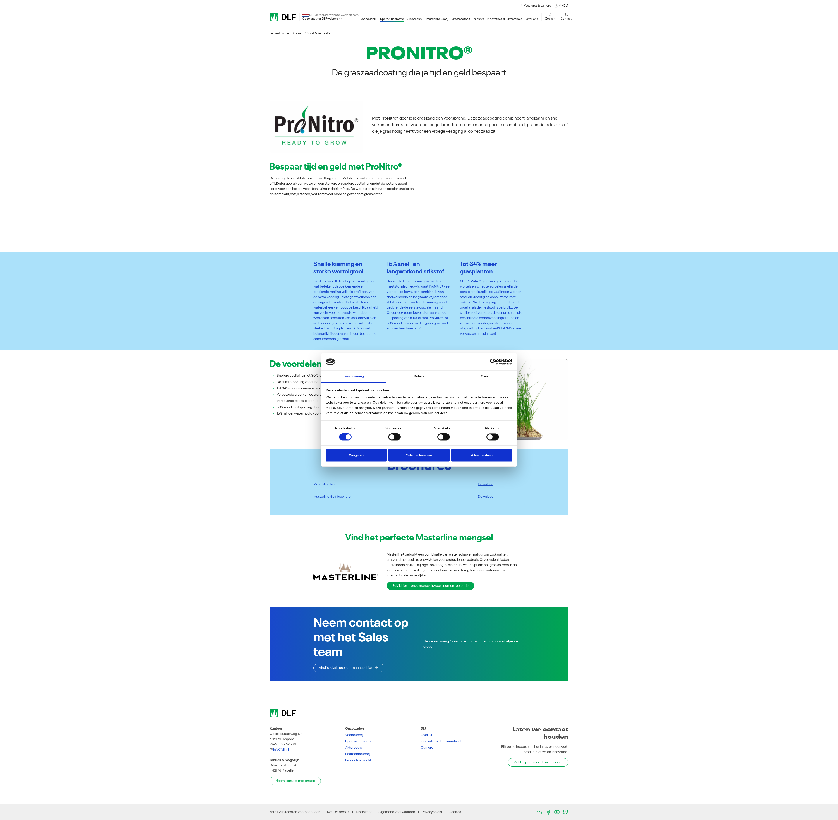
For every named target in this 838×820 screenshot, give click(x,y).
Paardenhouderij (357, 754)
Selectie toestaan (419, 455)
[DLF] (283, 17)
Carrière (427, 748)
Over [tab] (484, 376)
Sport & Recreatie (318, 33)
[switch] (394, 437)
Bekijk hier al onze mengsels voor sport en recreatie (430, 586)
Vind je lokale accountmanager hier (345, 668)
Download (485, 484)
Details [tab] (419, 376)
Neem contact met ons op (295, 781)
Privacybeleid (432, 812)
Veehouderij (354, 735)
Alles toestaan (482, 455)
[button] (368, 19)
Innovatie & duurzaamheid (441, 741)
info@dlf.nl (281, 749)
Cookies (455, 812)
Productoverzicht (358, 760)
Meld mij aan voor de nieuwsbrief (538, 762)
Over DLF (427, 735)
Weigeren (356, 455)
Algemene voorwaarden (396, 812)
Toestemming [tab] (353, 376)
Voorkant (298, 33)
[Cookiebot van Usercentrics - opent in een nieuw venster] (493, 362)
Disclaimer (364, 812)
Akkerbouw (353, 748)
